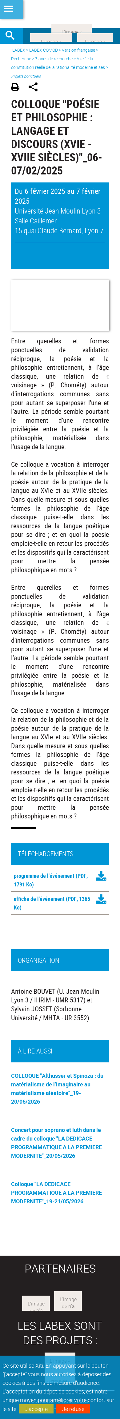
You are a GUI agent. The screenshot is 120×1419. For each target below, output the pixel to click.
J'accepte (36, 1409)
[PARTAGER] (35, 88)
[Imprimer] (17, 88)
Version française (78, 50)
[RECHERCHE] (12, 36)
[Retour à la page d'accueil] (60, 14)
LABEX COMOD (43, 50)
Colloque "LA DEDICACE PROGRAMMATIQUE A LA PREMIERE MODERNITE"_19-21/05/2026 (56, 1192)
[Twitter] (95, 37)
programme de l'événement (44, 875)
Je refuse (73, 1409)
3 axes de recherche (54, 59)
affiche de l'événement (39, 898)
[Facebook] (51, 37)
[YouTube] (71, 27)
